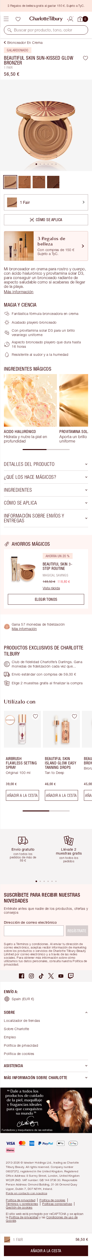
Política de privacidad (21, 1045)
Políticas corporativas (57, 1204)
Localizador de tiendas (22, 1020)
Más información (24, 629)
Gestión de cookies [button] (19, 1207)
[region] (46, 574)
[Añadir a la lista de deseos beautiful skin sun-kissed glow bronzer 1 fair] (85, 58)
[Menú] (6, 19)
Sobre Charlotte (16, 1029)
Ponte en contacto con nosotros (26, 1193)
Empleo (10, 1037)
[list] (46, 125)
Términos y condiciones (22, 1204)
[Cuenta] (71, 18)
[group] (30, 408)
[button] (10, 30)
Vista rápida (51, 588)
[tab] (36, 164)
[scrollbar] (46, 449)
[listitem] (46, 125)
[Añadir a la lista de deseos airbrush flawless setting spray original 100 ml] (35, 716)
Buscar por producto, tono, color (43, 30)
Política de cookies (19, 1054)
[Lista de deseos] (18, 19)
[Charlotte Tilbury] (46, 19)
